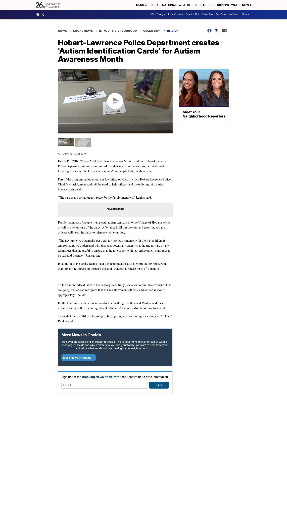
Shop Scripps (219, 5)
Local (155, 5)
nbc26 (43, 14)
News (62, 30)
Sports (200, 5)
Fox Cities (221, 14)
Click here (68, 348)
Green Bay (207, 14)
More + (245, 14)
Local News (83, 30)
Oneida (173, 30)
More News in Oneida (77, 357)
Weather (185, 5)
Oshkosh (233, 14)
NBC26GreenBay (38, 14)
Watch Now (240, 5)
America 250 (192, 14)
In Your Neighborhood (118, 30)
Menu (140, 4)
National (169, 5)
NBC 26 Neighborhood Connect (166, 14)
